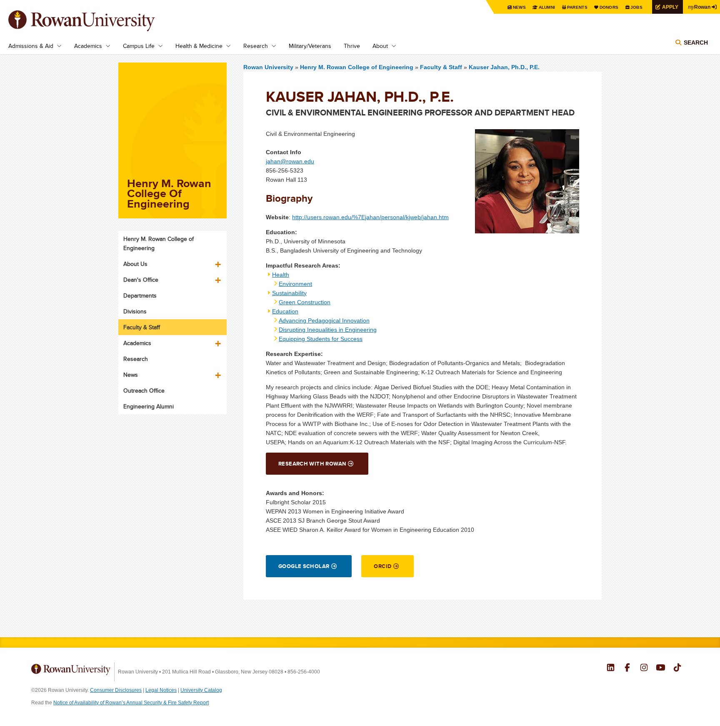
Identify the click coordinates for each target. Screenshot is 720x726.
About (380, 46)
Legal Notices (161, 690)
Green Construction (304, 302)
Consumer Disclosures (116, 690)
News (519, 7)
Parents (577, 7)
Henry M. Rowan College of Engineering (357, 67)
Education (285, 311)
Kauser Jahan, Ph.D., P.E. (504, 67)
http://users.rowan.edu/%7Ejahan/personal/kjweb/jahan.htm (370, 217)
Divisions (135, 311)
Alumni (547, 7)
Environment (295, 283)
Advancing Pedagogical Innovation (324, 320)
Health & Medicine (198, 46)
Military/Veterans (310, 46)
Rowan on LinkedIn (610, 668)
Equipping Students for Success (320, 338)
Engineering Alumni (148, 406)
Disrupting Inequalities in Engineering (328, 329)
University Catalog (201, 690)
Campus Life (139, 46)
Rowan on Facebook (627, 668)
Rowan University (93, 20)
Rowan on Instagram (644, 668)
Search (696, 42)
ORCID (382, 566)
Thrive (352, 46)
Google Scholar (303, 566)
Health (280, 274)
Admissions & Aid (30, 46)
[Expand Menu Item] (218, 261)
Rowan (699, 6)
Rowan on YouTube (660, 668)
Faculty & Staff (441, 67)
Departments (140, 295)
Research (255, 46)
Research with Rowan (312, 464)
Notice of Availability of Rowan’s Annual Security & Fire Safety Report (131, 703)
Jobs (636, 7)
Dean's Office (140, 279)
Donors (609, 7)
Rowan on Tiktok (677, 668)
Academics (88, 46)
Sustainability (289, 293)
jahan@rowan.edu (290, 161)
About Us (135, 264)
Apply (670, 7)
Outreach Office (144, 390)
